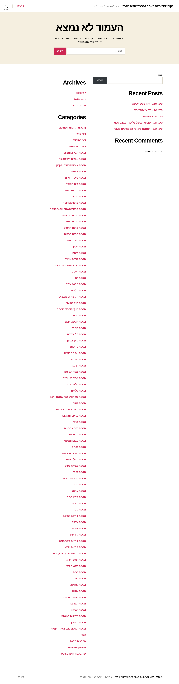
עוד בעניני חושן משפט (73, 653)
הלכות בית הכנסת (76, 184)
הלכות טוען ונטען (76, 340)
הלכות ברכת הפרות (75, 234)
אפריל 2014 (79, 105)
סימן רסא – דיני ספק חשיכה (147, 103)
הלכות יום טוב (78, 359)
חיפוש (160, 75)
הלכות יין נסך (78, 365)
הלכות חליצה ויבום (75, 321)
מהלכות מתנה (78, 641)
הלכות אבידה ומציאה (74, 152)
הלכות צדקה (79, 522)
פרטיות (20, 6)
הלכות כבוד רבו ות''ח (74, 378)
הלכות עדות (79, 484)
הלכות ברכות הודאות (74, 202)
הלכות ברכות (78, 196)
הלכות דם (80, 278)
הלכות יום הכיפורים (75, 353)
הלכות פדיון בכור (76, 497)
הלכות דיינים (79, 271)
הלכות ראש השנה (76, 559)
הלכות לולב (79, 403)
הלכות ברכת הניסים (75, 227)
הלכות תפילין (78, 622)
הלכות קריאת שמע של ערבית (69, 553)
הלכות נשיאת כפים (75, 465)
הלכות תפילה (78, 609)
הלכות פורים (79, 503)
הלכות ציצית (79, 528)
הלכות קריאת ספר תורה (72, 541)
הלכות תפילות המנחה (73, 616)
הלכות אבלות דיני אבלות (72, 158)
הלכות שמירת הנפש (74, 597)
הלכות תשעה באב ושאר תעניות (68, 628)
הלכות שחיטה (78, 584)
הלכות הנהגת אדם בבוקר (72, 296)
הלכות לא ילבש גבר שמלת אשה (68, 396)
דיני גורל (81, 133)
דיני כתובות (79, 140)
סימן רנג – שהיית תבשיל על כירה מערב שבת (138, 122)
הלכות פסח (79, 509)
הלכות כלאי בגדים (76, 384)
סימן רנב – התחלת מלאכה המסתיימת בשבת (138, 128)
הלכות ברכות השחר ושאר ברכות (68, 209)
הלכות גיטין (79, 246)
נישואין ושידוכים (77, 647)
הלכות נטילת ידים (76, 459)
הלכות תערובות (77, 603)
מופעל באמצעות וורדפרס (91, 677)
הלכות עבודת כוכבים (74, 478)
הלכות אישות (78, 171)
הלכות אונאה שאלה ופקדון (71, 165)
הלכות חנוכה (78, 328)
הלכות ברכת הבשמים (74, 215)
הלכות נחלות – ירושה (74, 453)
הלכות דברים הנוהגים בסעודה (69, 265)
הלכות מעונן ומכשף (75, 440)
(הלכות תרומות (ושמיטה (72, 127)
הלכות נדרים (79, 447)
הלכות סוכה (79, 472)
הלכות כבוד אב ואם (75, 371)
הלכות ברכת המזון (76, 221)
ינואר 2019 (80, 99)
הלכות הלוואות (78, 290)
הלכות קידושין (78, 534)
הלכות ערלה (79, 490)
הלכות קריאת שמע (75, 547)
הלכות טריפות (78, 346)
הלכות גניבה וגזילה (75, 259)
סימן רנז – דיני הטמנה (151, 116)
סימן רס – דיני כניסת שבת (148, 110)
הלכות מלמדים (77, 434)
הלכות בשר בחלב (76, 240)
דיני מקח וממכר (77, 146)
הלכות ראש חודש (76, 566)
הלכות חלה (79, 315)
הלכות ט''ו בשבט (76, 334)
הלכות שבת (79, 578)
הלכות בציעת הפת (75, 190)
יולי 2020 (81, 93)
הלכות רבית (79, 572)
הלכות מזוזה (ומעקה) (74, 415)
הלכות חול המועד (76, 303)
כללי (83, 634)
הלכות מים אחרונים (75, 428)
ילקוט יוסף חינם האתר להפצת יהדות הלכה (148, 6)
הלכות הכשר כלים (76, 284)
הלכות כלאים (78, 390)
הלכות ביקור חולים (75, 177)
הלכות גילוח (79, 252)
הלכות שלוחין (78, 591)
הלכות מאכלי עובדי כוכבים (71, 409)
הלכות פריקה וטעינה (74, 515)
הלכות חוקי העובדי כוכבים (71, 309)
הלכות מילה (79, 421)
